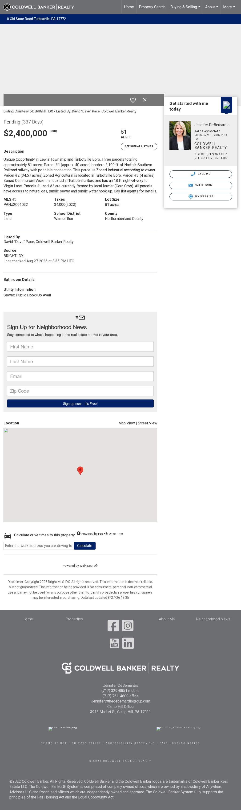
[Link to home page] (41, 7)
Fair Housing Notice (180, 743)
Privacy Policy (86, 743)
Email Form (203, 185)
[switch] (133, 100)
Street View (147, 423)
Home (129, 7)
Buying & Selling (185, 9)
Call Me (203, 174)
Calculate (84, 545)
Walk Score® (89, 565)
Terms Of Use (54, 743)
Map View (126, 423)
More (229, 9)
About (212, 9)
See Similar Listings (139, 146)
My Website (203, 196)
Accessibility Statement (130, 743)
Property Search (152, 7)
